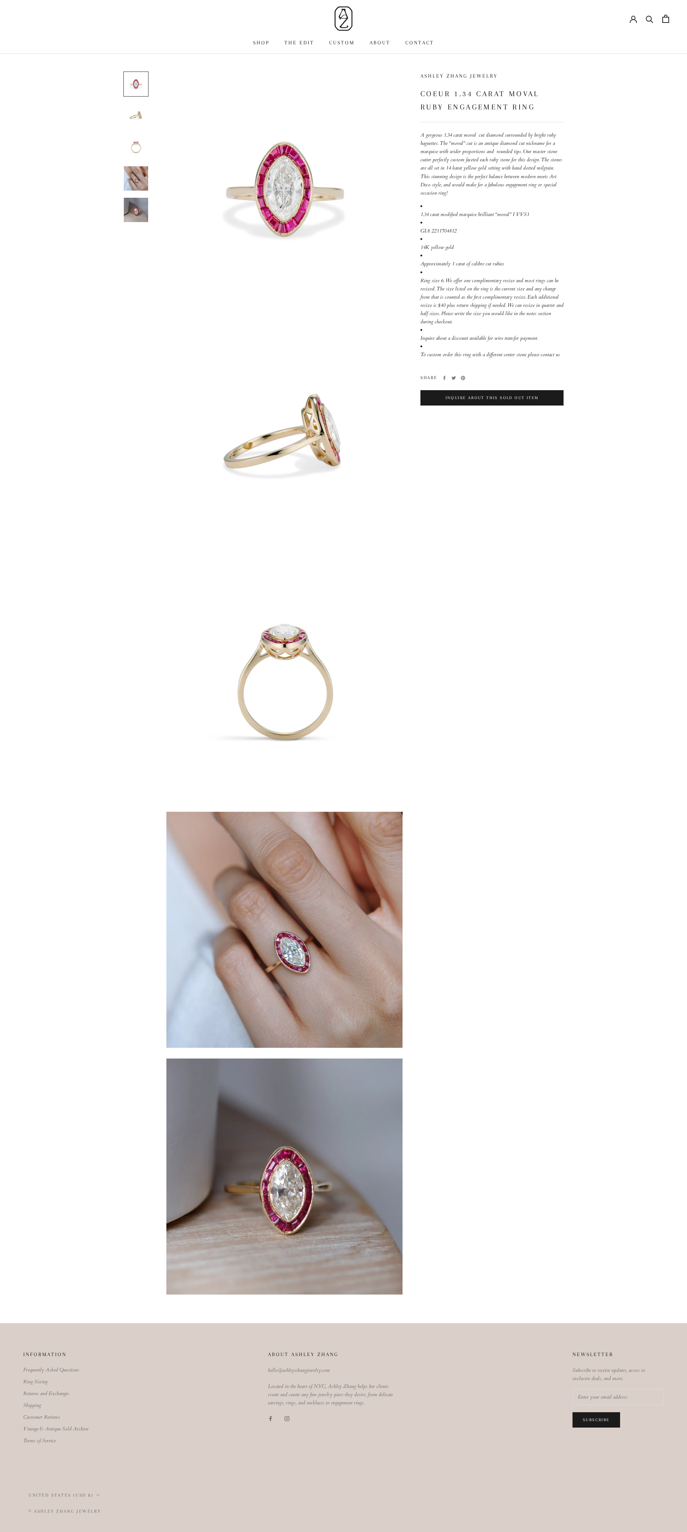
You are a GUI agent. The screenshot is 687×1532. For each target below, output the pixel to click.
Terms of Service (39, 1440)
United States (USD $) (61, 1495)
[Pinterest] (463, 378)
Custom (342, 42)
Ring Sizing (35, 1381)
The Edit (299, 42)
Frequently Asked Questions (51, 1369)
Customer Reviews (41, 1417)
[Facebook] (444, 378)
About (380, 42)
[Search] (649, 19)
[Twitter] (454, 378)
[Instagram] (286, 1418)
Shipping (32, 1405)
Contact (419, 42)
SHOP (261, 42)
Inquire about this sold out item (492, 398)
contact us (550, 355)
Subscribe (596, 1420)
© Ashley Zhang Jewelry (65, 1511)
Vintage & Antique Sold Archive (55, 1428)
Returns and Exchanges (46, 1393)
